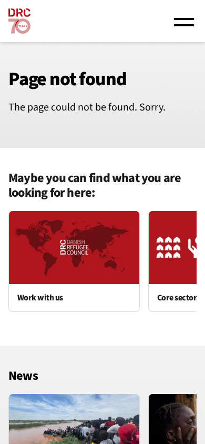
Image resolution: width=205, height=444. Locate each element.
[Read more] (74, 261)
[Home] (19, 21)
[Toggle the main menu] (184, 21)
